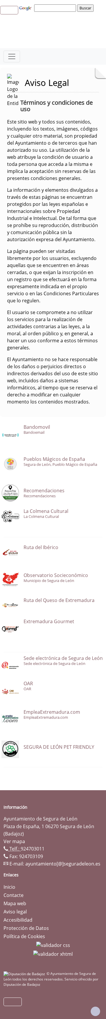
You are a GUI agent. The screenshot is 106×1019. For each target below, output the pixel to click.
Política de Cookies (24, 936)
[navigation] (56, 8)
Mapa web (15, 903)
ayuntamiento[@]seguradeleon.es (62, 863)
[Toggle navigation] (12, 56)
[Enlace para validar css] (53, 944)
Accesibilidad (18, 920)
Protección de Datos (26, 928)
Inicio (9, 887)
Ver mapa (14, 841)
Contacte (14, 895)
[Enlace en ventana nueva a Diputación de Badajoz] (25, 973)
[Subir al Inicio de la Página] (95, 1011)
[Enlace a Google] (26, 7)
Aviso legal (15, 911)
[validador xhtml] (53, 953)
